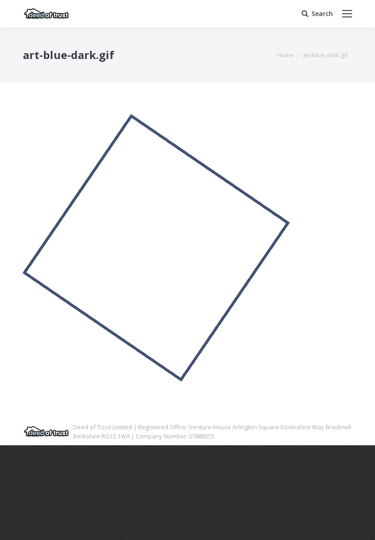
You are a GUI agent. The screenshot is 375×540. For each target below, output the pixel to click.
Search (322, 14)
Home (285, 55)
